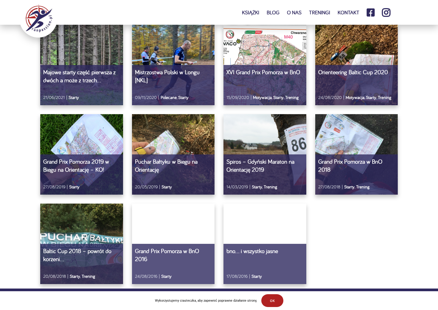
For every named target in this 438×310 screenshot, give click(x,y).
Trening (292, 97)
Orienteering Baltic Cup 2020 (353, 72)
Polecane (169, 97)
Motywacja (262, 97)
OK (272, 300)
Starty (74, 97)
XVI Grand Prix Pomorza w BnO (263, 72)
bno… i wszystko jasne (252, 251)
